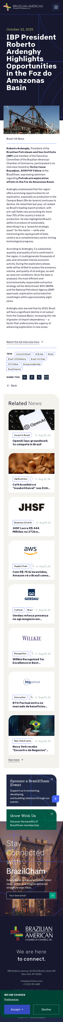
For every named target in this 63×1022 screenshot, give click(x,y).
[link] (15, 139)
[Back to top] (55, 798)
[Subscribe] (52, 895)
